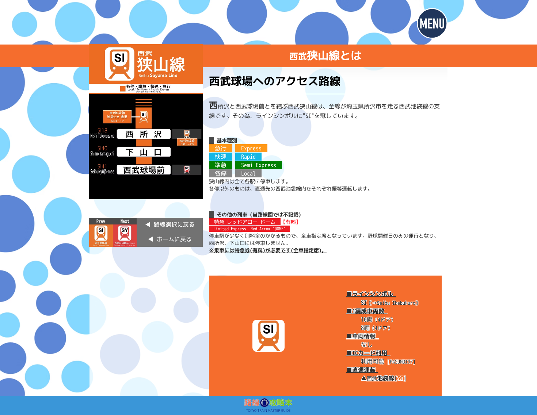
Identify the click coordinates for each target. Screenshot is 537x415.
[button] (432, 23)
